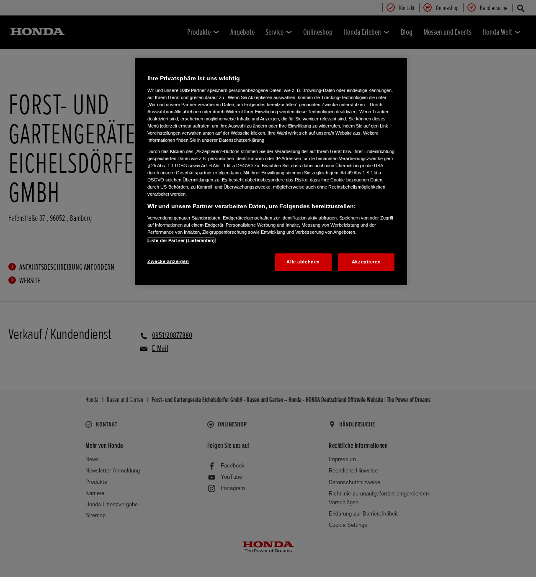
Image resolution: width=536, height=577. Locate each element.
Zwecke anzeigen (168, 261)
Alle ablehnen (303, 261)
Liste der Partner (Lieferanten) (181, 240)
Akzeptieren (366, 261)
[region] (271, 171)
